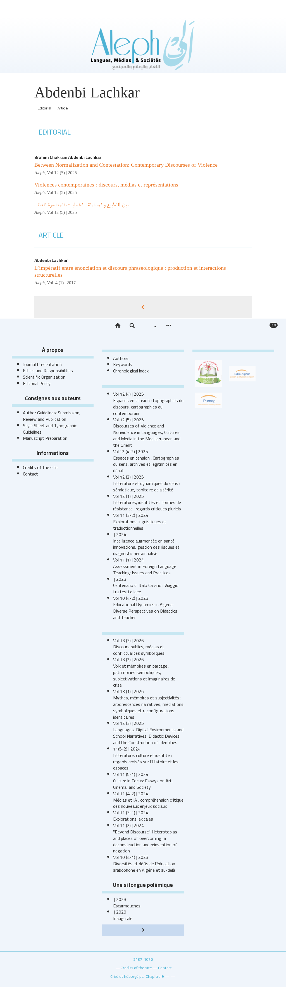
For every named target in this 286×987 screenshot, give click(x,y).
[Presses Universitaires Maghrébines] (208, 400)
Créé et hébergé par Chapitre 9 (137, 976)
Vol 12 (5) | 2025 (62, 172)
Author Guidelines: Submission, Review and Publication (51, 415)
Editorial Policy (37, 383)
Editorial (44, 108)
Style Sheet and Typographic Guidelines (50, 428)
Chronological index (131, 371)
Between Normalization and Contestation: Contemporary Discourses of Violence (126, 165)
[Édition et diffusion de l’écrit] (242, 373)
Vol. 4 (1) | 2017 (61, 282)
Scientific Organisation (44, 377)
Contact (30, 474)
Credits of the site (40, 467)
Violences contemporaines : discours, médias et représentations (106, 184)
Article (63, 108)
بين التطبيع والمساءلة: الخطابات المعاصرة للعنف (81, 204)
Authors (120, 358)
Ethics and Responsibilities (48, 370)
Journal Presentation (42, 364)
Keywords (122, 364)
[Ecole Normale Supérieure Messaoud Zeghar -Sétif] (208, 373)
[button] (132, 326)
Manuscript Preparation (45, 438)
